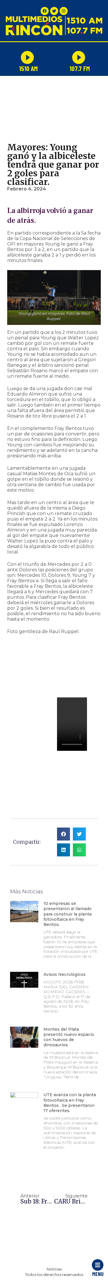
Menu (97, 1273)
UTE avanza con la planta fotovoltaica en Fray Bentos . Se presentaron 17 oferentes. (69, 1102)
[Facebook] (45, 11)
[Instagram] (64, 11)
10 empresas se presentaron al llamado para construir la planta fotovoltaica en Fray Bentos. (67, 914)
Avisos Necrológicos (64, 974)
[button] (16, 676)
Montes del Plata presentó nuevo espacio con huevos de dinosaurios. (68, 1037)
